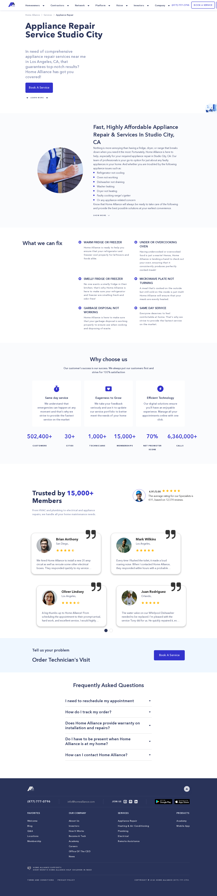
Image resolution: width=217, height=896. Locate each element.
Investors (74, 825)
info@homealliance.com (81, 801)
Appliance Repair (127, 820)
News (72, 856)
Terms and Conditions (40, 880)
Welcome (32, 820)
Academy (74, 841)
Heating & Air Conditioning (133, 825)
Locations (32, 836)
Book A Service (39, 87)
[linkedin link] (136, 801)
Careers (73, 846)
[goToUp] (187, 789)
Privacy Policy (66, 880)
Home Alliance (32, 15)
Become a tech (77, 836)
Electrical (123, 836)
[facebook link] (125, 801)
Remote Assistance (128, 841)
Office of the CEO (79, 851)
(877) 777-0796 (180, 5)
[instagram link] (130, 801)
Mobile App (183, 825)
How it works (76, 831)
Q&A (30, 831)
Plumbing (123, 831)
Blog (30, 825)
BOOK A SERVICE (203, 5)
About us (74, 820)
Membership (34, 841)
